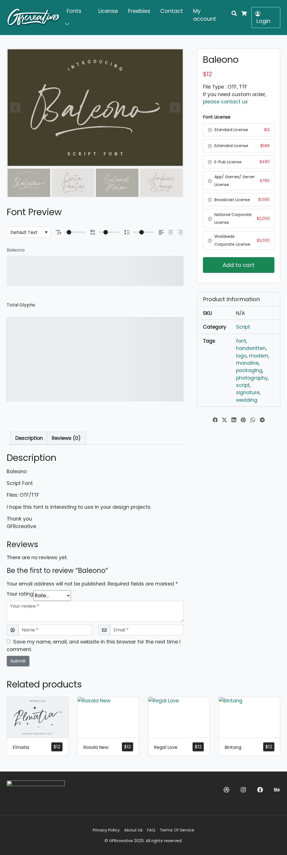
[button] (68, 23)
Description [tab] (29, 438)
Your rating (20, 594)
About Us (133, 830)
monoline (247, 363)
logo (241, 355)
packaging (249, 370)
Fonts (74, 11)
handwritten (251, 348)
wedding (246, 400)
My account (204, 15)
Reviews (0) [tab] (66, 438)
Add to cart (238, 265)
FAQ (151, 830)
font (241, 341)
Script (243, 327)
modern (258, 355)
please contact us (225, 101)
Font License (216, 117)
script (243, 385)
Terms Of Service (177, 830)
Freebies (139, 11)
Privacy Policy (106, 830)
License (108, 11)
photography (252, 378)
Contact (171, 11)
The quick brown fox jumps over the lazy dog (86, 270)
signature (248, 392)
